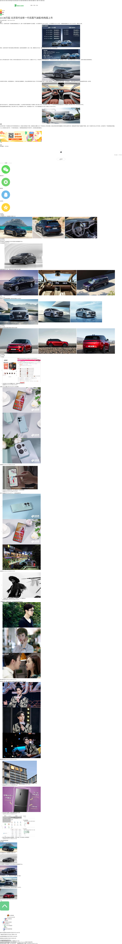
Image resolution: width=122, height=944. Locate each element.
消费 (37, 0)
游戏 (15, 0)
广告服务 (13, 940)
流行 (5, 0)
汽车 (39, 0)
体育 (9, 0)
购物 (41, 0)
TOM (4, 813)
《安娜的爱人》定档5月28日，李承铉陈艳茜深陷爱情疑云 (11, 601)
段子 (35, 0)
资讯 (3, 0)
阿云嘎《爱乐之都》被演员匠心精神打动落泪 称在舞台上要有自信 (13, 681)
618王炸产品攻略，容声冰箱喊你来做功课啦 (11, 812)
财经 (31, 0)
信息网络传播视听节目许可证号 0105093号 (8, 936)
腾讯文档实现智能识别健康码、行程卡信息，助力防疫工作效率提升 (16, 837)
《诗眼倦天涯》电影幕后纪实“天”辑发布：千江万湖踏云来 (14, 598)
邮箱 (25, 0)
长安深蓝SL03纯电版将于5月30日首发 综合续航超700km (11, 241)
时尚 (13, 0)
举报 (1, 144)
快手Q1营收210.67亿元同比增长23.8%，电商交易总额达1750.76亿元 (16, 784)
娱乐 (7, 0)
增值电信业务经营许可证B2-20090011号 (8, 938)
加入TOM (17, 940)
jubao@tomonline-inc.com (32, 943)
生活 (19, 0)
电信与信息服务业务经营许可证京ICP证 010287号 (10, 932)
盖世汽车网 (4, 20)
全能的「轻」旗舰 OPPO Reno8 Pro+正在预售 (9, 386)
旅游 (17, 0)
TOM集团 (2, 940)
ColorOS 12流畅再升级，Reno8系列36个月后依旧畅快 (13, 489)
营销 (23, 0)
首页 (1, 0)
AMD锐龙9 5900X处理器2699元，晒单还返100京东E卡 (13, 383)
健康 (33, 0)
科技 (43, 0)
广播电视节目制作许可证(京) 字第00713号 (8, 934)
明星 (11, 0)
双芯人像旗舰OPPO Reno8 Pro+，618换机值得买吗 (10, 493)
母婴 (21, 0)
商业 (27, 0)
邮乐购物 (6, 940)
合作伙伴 (9, 940)
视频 (29, 0)
